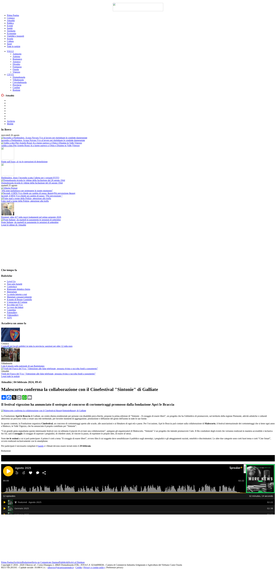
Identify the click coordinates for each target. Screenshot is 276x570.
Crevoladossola (20, 82)
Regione (16, 90)
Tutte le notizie (13, 46)
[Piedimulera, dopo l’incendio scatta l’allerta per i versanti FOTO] (7, 175)
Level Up (11, 281)
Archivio (11, 121)
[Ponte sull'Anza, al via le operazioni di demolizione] (7, 159)
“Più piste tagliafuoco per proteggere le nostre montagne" (27, 190)
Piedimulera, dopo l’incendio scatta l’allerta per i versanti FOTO (30, 177)
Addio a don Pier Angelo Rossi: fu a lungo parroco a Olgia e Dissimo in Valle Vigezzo (40, 145)
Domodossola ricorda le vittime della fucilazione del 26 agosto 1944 (32, 183)
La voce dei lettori (15, 307)
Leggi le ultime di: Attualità (13, 225)
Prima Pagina (13, 15)
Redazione (27, 562)
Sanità (10, 28)
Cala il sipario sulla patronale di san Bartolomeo (22, 366)
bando (41, 446)
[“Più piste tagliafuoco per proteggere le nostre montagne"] (9, 188)
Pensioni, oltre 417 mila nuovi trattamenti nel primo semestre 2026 (31, 217)
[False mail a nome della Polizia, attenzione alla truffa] (26, 198)
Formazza (17, 67)
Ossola (16, 69)
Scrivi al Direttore (77, 562)
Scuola (10, 38)
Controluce (12, 286)
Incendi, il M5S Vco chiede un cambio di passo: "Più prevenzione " (32, 196)
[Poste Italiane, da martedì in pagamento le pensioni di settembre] (31, 219)
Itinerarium (12, 292)
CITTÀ (10, 74)
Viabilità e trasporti (15, 36)
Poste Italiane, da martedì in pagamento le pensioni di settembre (30, 222)
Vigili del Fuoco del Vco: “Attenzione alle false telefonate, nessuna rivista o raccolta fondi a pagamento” (48, 374)
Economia (11, 33)
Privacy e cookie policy (94, 567)
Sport (9, 44)
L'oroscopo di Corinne (17, 302)
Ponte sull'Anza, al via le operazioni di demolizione (24, 161)
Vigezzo (16, 72)
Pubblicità (63, 562)
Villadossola (18, 80)
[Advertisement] (22, 247)
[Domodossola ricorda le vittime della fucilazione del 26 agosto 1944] (33, 180)
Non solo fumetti (14, 284)
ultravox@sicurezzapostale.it (61, 567)
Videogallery (13, 315)
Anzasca (16, 61)
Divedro (16, 64)
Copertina (11, 310)
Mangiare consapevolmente (19, 297)
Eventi (10, 25)
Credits (78, 567)
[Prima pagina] (2, 95)
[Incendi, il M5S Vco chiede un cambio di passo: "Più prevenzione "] (38, 193)
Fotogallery (12, 312)
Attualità (11, 20)
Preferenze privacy (114, 567)
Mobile (10, 124)
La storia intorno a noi (17, 294)
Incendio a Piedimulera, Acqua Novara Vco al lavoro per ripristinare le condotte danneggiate (43, 140)
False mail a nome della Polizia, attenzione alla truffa (25, 201)
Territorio (11, 31)
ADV (9, 317)
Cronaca (11, 18)
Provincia (17, 85)
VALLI (10, 51)
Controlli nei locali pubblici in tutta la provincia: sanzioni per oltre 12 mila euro (36, 346)
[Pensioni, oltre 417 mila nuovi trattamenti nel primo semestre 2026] (7, 214)
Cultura (10, 41)
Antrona (16, 56)
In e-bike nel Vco (15, 304)
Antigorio (17, 54)
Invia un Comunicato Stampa (45, 562)
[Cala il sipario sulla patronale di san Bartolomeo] (10, 361)
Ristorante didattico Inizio (18, 289)
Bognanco (17, 59)
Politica (10, 23)
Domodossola (19, 77)
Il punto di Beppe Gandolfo (19, 299)
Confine (16, 87)
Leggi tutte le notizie (10, 376)
